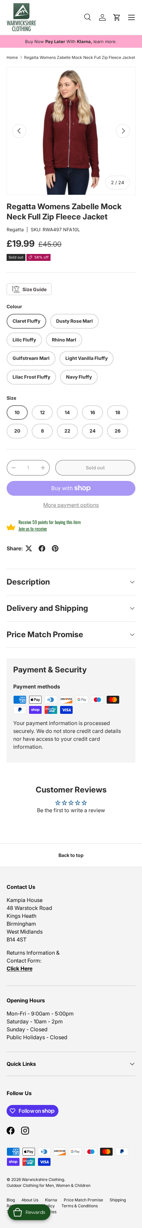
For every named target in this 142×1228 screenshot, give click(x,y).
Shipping (118, 1199)
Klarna (51, 1199)
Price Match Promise (83, 1199)
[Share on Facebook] (42, 548)
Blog (11, 1199)
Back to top (71, 855)
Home (12, 57)
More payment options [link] (71, 505)
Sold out (95, 467)
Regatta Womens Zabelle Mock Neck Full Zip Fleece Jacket (79, 57)
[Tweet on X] (28, 548)
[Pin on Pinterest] (55, 548)
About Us (29, 1199)
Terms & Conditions (79, 1205)
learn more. (105, 41)
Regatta (15, 229)
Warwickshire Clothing (43, 1179)
